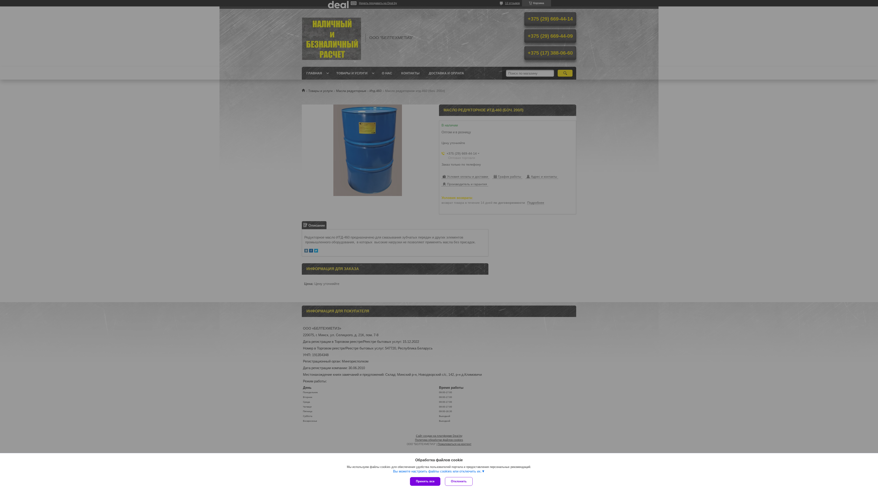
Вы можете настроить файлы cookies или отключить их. (437, 471)
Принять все (425, 481)
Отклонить (459, 481)
